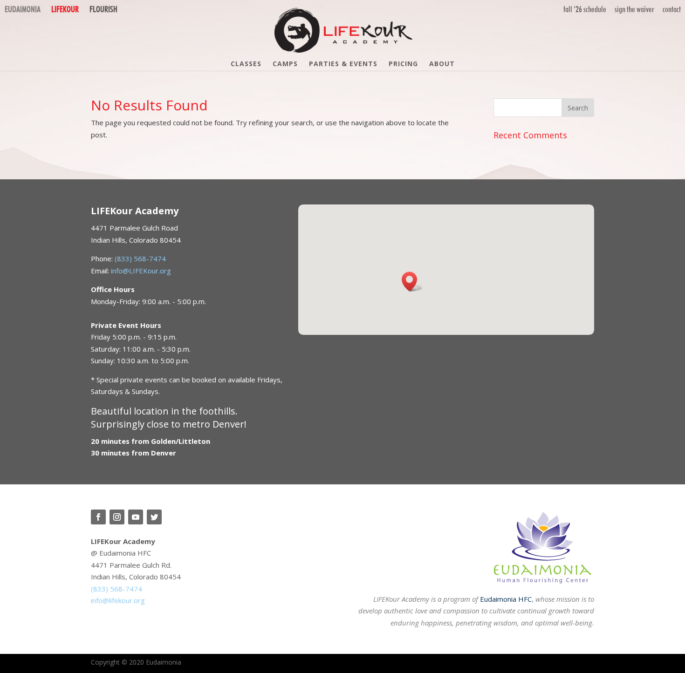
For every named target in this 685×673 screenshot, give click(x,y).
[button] (412, 282)
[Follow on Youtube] (135, 517)
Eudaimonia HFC (506, 599)
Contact (672, 9)
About (442, 64)
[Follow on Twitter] (154, 517)
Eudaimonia (23, 9)
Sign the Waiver (634, 9)
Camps (285, 64)
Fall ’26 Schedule (584, 9)
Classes (246, 64)
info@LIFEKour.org (141, 270)
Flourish (103, 9)
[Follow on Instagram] (117, 517)
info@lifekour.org (118, 600)
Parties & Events (343, 64)
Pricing (403, 64)
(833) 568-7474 (140, 258)
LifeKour (65, 9)
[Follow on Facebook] (98, 517)
